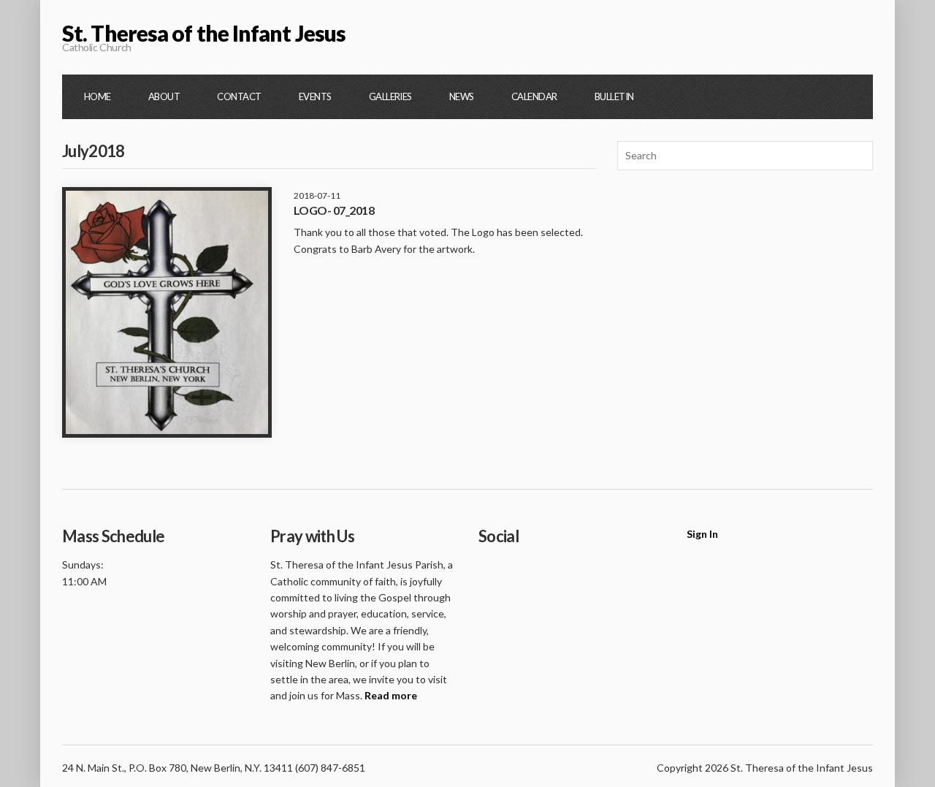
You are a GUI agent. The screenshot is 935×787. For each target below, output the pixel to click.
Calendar (534, 96)
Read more (391, 695)
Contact (239, 96)
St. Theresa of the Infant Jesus (204, 33)
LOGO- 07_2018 (334, 210)
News (461, 96)
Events (315, 96)
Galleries (390, 96)
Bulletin (614, 96)
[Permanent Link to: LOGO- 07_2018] (167, 312)
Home (97, 96)
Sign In (702, 534)
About (164, 96)
